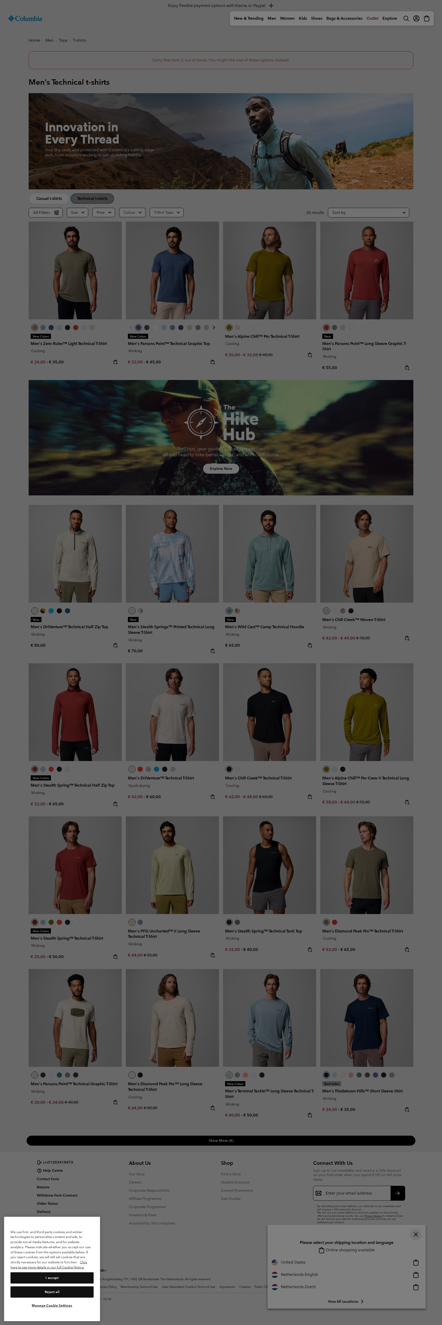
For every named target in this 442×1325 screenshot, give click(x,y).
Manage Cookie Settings (52, 1305)
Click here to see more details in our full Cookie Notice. (48, 1264)
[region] (52, 1269)
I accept (52, 1278)
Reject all (52, 1291)
